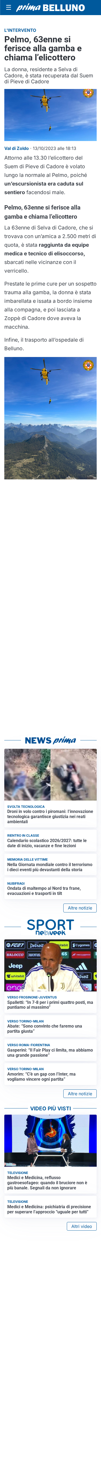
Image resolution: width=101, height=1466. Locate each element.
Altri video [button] (81, 1226)
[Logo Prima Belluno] (50, 7)
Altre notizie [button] (80, 908)
